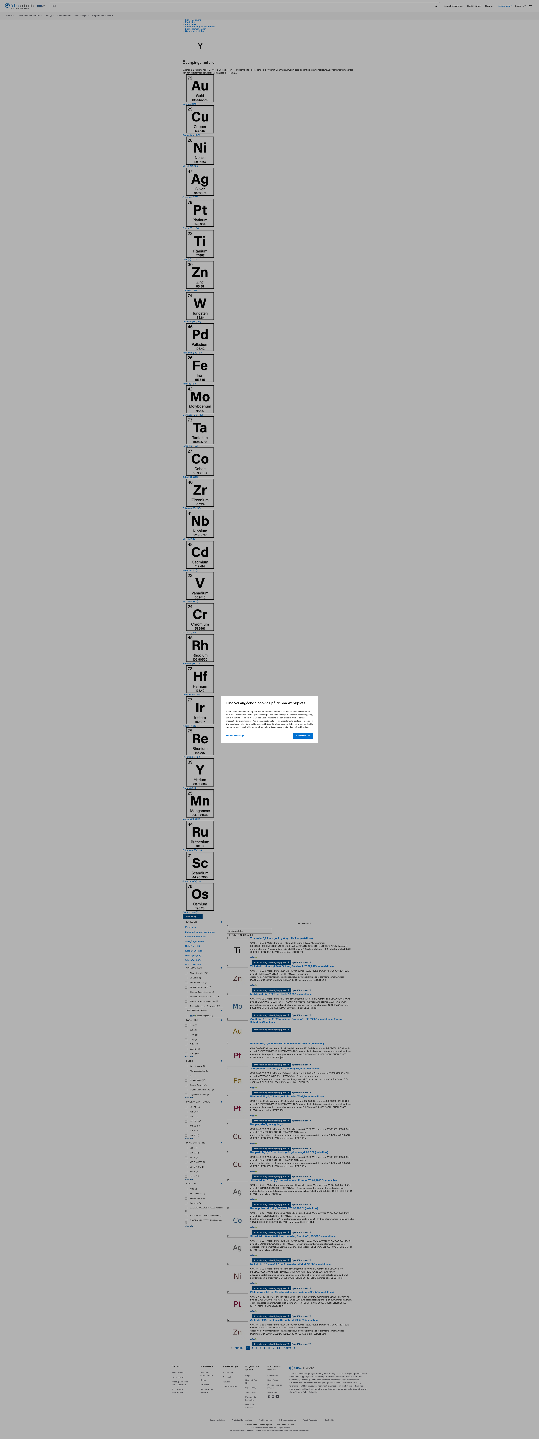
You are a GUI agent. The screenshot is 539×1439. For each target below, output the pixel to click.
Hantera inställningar (235, 735)
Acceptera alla (303, 735)
